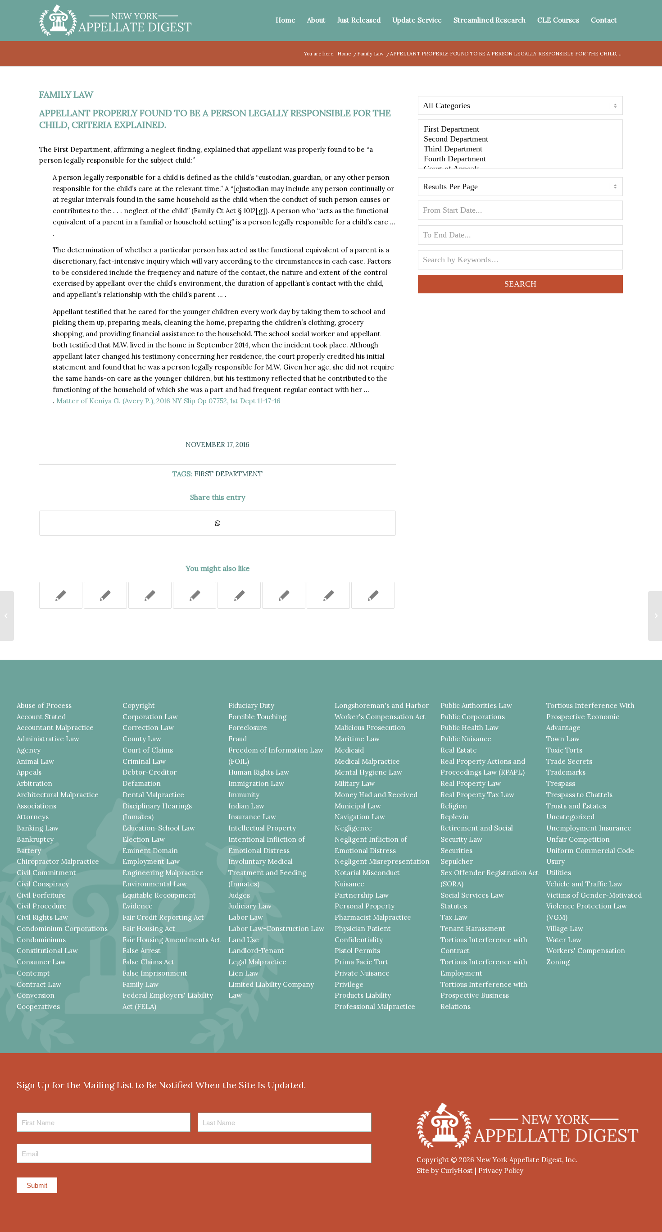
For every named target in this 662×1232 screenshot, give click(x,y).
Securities (456, 850)
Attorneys (33, 816)
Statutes (453, 906)
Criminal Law (144, 761)
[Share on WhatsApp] (218, 523)
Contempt (33, 973)
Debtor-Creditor (149, 772)
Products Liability (363, 995)
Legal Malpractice (257, 962)
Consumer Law (41, 962)
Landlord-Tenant (256, 950)
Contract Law (39, 984)
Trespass (560, 783)
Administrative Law (48, 739)
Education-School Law (158, 828)
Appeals (29, 772)
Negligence (353, 828)
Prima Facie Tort (361, 962)
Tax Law (453, 917)
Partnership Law (362, 895)
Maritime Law (357, 739)
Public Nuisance (465, 739)
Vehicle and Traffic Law (584, 884)
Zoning (558, 962)
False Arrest (141, 950)
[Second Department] (520, 139)
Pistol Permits (357, 950)
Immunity (243, 794)
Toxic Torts (564, 750)
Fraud (237, 739)
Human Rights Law (258, 772)
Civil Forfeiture (41, 895)
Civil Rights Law (42, 917)
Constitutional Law (47, 950)
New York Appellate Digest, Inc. (526, 1159)
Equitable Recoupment (159, 895)
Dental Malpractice (153, 794)
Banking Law (38, 828)
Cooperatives (38, 1006)
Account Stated (41, 716)
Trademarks (565, 772)
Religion (453, 806)
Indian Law (246, 806)
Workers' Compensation (585, 950)
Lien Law (243, 973)
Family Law (66, 94)
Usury (555, 861)
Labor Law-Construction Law (276, 928)
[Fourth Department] (520, 159)
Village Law (564, 928)
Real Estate (458, 750)
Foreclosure (247, 727)
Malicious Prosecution (370, 727)
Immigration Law (256, 783)
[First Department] (520, 129)
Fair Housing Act (148, 928)
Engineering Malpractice (163, 872)
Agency (29, 750)
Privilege (349, 984)
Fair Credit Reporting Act (163, 917)
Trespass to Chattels (579, 794)
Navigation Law (360, 816)
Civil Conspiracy (43, 884)
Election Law (143, 839)
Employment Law (151, 861)
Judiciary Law (250, 906)
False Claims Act (148, 962)
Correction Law (148, 727)
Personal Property (364, 906)
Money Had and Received (376, 794)
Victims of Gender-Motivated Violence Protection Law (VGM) (594, 906)
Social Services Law (472, 895)
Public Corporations (472, 716)
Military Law (355, 783)
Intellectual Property (262, 828)
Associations (36, 806)
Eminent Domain (150, 850)
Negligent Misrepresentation (382, 861)
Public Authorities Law (476, 705)
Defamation (141, 783)
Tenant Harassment (472, 928)
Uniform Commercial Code (590, 850)
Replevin (454, 816)
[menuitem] (285, 20)
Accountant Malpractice (55, 727)
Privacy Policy (500, 1170)
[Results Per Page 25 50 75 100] (520, 189)
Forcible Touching (257, 716)
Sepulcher (456, 861)
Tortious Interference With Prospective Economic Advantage (590, 716)
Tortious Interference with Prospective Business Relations (483, 995)
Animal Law (35, 761)
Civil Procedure (42, 906)
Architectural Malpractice (58, 794)
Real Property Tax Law (477, 794)
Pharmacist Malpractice (373, 917)
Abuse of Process (44, 705)
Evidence (137, 906)
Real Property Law (470, 783)
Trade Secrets (569, 761)
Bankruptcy (35, 839)
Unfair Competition (578, 839)
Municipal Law (358, 806)
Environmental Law (154, 884)
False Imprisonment (154, 973)
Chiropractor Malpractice (58, 861)
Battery (29, 850)
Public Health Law (469, 727)
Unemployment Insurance (588, 828)
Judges (239, 895)
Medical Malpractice (367, 761)
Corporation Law (150, 716)
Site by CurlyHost (445, 1170)
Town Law (563, 739)
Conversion (35, 995)
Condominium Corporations (62, 928)
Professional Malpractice (375, 1006)
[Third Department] (520, 149)
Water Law (563, 939)
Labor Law (245, 917)
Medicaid (349, 750)
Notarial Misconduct (367, 872)
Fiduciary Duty (251, 705)
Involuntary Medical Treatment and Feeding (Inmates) (267, 872)
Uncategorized (570, 816)
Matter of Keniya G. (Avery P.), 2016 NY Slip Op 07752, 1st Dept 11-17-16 (168, 401)
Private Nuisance (362, 973)
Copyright (138, 705)
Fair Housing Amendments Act (171, 939)
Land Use (243, 939)
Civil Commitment (46, 872)
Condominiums (41, 939)
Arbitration (34, 783)
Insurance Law (252, 816)
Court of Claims (147, 750)
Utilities (558, 872)
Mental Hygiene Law (368, 772)
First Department (228, 474)
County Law (141, 739)
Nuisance (349, 884)
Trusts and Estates (576, 806)
